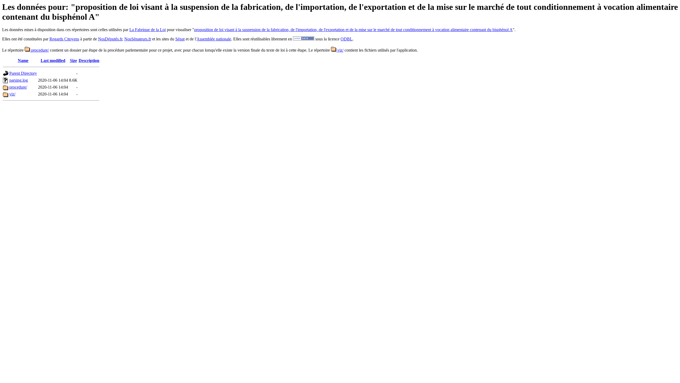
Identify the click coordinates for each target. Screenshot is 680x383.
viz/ (339, 50)
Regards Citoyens (64, 39)
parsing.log (18, 80)
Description (89, 60)
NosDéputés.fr (110, 39)
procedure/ (39, 50)
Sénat (180, 39)
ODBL (346, 39)
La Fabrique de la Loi (147, 29)
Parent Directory (23, 73)
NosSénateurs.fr (137, 39)
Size (73, 60)
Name (23, 60)
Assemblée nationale (214, 39)
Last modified (53, 60)
